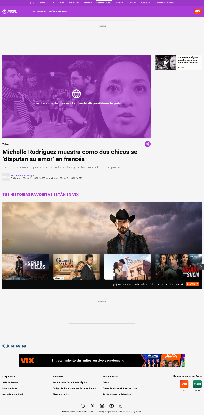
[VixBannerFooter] (102, 360)
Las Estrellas (43, 3)
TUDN (62, 3)
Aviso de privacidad (12, 394)
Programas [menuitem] (39, 11)
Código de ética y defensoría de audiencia (74, 388)
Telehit (119, 3)
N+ (54, 3)
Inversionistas (9, 388)
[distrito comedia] (9, 11)
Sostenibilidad (110, 376)
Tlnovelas (145, 3)
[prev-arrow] (0, 266)
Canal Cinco (74, 3)
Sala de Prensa (10, 382)
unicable (88, 3)
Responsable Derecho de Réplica (70, 382)
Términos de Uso (61, 394)
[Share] (148, 144)
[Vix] (198, 11)
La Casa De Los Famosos (164, 3)
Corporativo (8, 376)
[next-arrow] (201, 267)
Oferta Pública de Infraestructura (120, 388)
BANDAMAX (132, 3)
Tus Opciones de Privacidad (117, 394)
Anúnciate (58, 376)
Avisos (106, 382)
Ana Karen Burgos (25, 175)
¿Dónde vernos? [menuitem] (58, 11)
